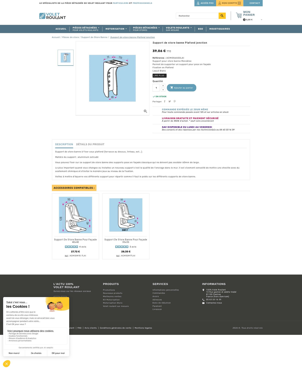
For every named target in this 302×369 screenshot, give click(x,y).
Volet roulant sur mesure (116, 306)
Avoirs (156, 296)
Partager (164, 101)
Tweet (169, 101)
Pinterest (174, 101)
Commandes (159, 293)
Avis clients (91, 328)
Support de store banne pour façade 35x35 (125, 240)
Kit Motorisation (111, 300)
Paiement (157, 306)
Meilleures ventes (112, 296)
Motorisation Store (113, 303)
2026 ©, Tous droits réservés (248, 328)
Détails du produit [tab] (90, 144)
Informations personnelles (166, 290)
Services (160, 284)
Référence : (159, 58)
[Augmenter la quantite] (163, 85)
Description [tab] (64, 144)
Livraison (157, 309)
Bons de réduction (162, 303)
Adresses (157, 300)
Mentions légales (143, 328)
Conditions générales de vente (115, 328)
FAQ (79, 328)
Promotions (109, 290)
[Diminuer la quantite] (163, 89)
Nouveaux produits (112, 293)
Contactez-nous (214, 303)
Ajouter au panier (181, 87)
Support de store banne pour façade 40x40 (75, 240)
